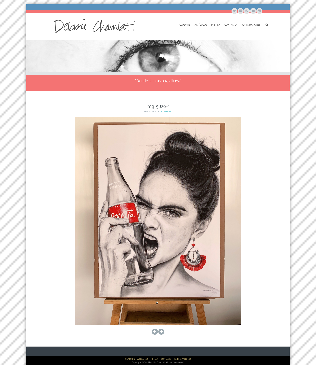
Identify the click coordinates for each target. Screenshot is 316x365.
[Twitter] (234, 11)
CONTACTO (230, 24)
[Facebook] (240, 11)
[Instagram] (259, 11)
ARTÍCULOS (201, 24)
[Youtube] (253, 11)
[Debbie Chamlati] (94, 26)
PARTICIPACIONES (250, 24)
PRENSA (215, 24)
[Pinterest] (247, 11)
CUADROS (184, 24)
